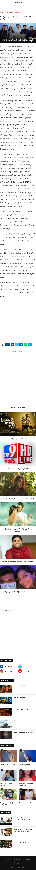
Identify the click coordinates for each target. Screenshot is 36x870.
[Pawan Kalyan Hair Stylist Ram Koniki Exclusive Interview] (6, 832)
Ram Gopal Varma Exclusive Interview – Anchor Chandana (22, 818)
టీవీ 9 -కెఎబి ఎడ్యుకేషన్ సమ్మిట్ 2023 (18, 468)
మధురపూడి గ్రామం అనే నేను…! (18, 438)
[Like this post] (8, 344)
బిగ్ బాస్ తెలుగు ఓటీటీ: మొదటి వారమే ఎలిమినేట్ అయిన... (18, 561)
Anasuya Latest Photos (7, 764)
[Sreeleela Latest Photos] (27, 795)
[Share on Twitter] (17, 344)
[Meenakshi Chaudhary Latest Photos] (27, 775)
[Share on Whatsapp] (25, 344)
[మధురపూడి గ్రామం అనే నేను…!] (18, 424)
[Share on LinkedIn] (21, 344)
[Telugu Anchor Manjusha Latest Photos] (8, 795)
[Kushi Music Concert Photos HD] (27, 756)
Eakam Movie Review (19, 686)
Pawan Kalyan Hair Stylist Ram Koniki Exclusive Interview (23, 830)
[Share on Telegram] (30, 344)
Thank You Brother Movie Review (23, 732)
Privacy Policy (27, 859)
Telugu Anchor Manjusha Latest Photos (8, 803)
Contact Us (18, 863)
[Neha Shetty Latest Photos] (8, 775)
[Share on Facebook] (12, 344)
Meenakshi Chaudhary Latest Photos (26, 784)
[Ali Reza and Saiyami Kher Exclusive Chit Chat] (6, 844)
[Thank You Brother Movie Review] (6, 735)
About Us (7, 859)
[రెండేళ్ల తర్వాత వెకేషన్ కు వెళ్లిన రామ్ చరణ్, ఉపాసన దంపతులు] (18, 577)
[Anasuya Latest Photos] (8, 756)
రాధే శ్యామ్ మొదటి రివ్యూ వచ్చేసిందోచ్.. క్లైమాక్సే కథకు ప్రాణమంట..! (18, 530)
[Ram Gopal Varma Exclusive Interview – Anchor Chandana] (6, 821)
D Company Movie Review (21, 709)
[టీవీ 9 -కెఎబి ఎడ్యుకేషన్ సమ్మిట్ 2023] (18, 454)
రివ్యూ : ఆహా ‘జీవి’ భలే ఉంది (20, 697)
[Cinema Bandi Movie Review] (6, 724)
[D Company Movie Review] (6, 712)
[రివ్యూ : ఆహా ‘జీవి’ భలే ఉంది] (6, 700)
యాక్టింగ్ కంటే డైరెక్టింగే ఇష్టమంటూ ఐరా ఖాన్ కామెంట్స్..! (18, 498)
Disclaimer (16, 859)
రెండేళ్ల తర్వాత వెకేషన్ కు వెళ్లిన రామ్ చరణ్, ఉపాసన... (18, 591)
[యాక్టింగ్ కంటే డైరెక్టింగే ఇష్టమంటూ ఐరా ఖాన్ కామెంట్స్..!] (18, 484)
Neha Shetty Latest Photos (6, 784)
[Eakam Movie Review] (6, 689)
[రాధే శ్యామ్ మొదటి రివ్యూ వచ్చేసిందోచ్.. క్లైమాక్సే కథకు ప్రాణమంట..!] (18, 514)
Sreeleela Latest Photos (27, 803)
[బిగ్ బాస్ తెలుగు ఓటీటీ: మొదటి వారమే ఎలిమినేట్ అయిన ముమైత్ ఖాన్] (18, 547)
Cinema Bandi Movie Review (22, 721)
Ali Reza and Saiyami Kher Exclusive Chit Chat (21, 842)
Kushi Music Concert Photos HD (25, 765)
